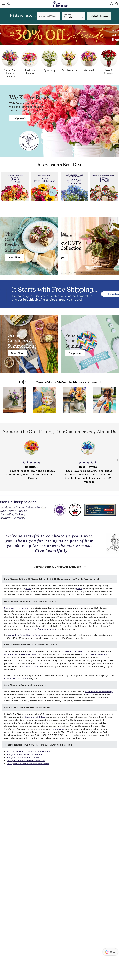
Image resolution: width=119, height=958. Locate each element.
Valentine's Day (28, 654)
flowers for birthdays (34, 717)
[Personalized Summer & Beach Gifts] (104, 402)
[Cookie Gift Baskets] (44, 402)
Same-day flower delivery (17, 608)
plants (79, 589)
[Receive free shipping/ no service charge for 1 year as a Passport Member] (59, 294)
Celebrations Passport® (16, 678)
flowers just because (72, 651)
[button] (31, 468)
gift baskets (58, 729)
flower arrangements (98, 654)
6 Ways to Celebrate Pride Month (23, 757)
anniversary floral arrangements (41, 629)
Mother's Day (10, 654)
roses (28, 589)
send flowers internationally (99, 692)
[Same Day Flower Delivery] (14, 402)
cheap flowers (32, 666)
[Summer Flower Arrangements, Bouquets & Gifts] (74, 402)
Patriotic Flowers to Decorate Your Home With (30, 751)
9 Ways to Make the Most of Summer (25, 754)
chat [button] (34, 623)
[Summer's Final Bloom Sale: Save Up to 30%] (59, 35)
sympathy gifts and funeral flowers (25, 635)
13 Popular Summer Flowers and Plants (26, 760)
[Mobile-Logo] (60, 4)
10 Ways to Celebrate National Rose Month (28, 764)
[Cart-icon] (116, 4)
